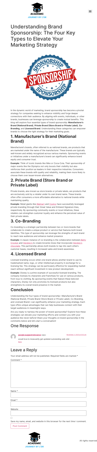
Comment (16, 360)
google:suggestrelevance (29, 335)
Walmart (40, 204)
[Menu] (90, 11)
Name (14, 391)
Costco (52, 204)
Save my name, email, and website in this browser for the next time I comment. (48, 421)
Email (14, 400)
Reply (20, 342)
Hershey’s (28, 243)
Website (14, 409)
